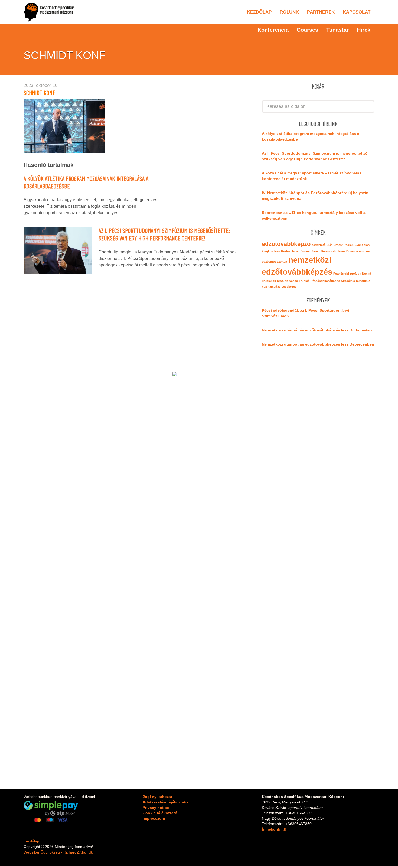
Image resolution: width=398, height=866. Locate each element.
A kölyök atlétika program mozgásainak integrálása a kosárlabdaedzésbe (86, 182)
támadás (274, 286)
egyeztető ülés (322, 244)
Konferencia (273, 30)
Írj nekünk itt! (274, 829)
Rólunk (289, 12)
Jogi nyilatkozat (157, 797)
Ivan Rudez (282, 251)
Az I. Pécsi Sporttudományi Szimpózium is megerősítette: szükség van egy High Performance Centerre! (164, 234)
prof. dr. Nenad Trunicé (293, 280)
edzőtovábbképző (286, 243)
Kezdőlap (259, 12)
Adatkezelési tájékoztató (165, 802)
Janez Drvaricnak (324, 251)
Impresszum (154, 818)
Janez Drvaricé (347, 251)
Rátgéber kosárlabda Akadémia (333, 280)
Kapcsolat (356, 12)
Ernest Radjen (344, 244)
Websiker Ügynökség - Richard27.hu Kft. (58, 852)
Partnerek (321, 12)
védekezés (289, 286)
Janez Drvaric (301, 251)
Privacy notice (156, 807)
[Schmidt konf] (64, 125)
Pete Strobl (341, 273)
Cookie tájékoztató (160, 813)
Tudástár (337, 30)
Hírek (363, 30)
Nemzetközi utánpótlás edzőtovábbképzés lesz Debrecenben (318, 344)
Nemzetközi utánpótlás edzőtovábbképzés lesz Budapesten (317, 330)
